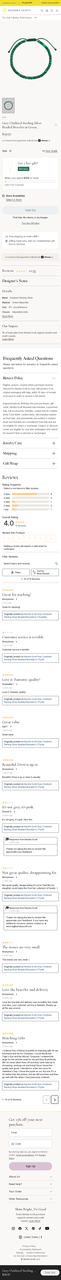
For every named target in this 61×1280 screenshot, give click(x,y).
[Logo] (16, 10)
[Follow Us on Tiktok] (39, 1229)
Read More (7, 316)
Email (14, 1132)
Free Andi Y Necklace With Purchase (17, 17)
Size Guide (51, 150)
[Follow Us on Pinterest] (33, 1229)
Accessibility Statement (30, 1249)
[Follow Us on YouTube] (47, 1229)
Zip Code (16, 1143)
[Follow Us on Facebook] (20, 1229)
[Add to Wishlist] (56, 125)
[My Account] (46, 10)
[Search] (42, 10)
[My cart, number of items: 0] (51, 10)
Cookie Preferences (35, 1252)
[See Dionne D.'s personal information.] (14, 811)
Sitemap (19, 1252)
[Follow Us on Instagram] (13, 1229)
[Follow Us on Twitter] (26, 1229)
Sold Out (30, 210)
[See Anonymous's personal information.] (16, 599)
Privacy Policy (29, 1246)
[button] (8, 538)
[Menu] (57, 10)
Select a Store (14, 199)
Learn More (8, 339)
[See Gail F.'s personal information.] (10, 726)
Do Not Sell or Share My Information (30, 1256)
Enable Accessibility (50, 3)
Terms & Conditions (25, 1155)
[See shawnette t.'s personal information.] (16, 684)
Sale (4, 117)
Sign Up (30, 1166)
